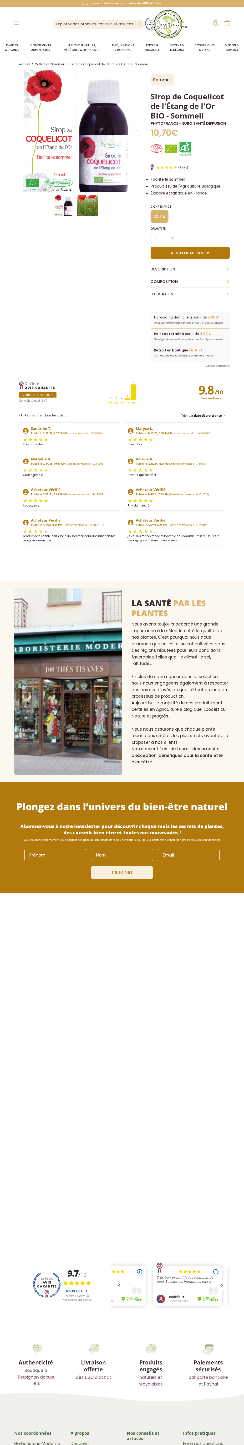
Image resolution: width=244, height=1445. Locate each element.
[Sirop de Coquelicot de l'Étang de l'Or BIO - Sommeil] (63, 205)
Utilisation (190, 294)
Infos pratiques (199, 1433)
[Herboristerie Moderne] (168, 24)
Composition (190, 282)
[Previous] (14, 131)
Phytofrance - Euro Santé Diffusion (188, 123)
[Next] (136, 131)
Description (190, 269)
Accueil (24, 64)
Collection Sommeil (50, 64)
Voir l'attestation (38, 395)
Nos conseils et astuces (143, 1435)
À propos (80, 1433)
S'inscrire (122, 872)
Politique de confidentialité (203, 840)
